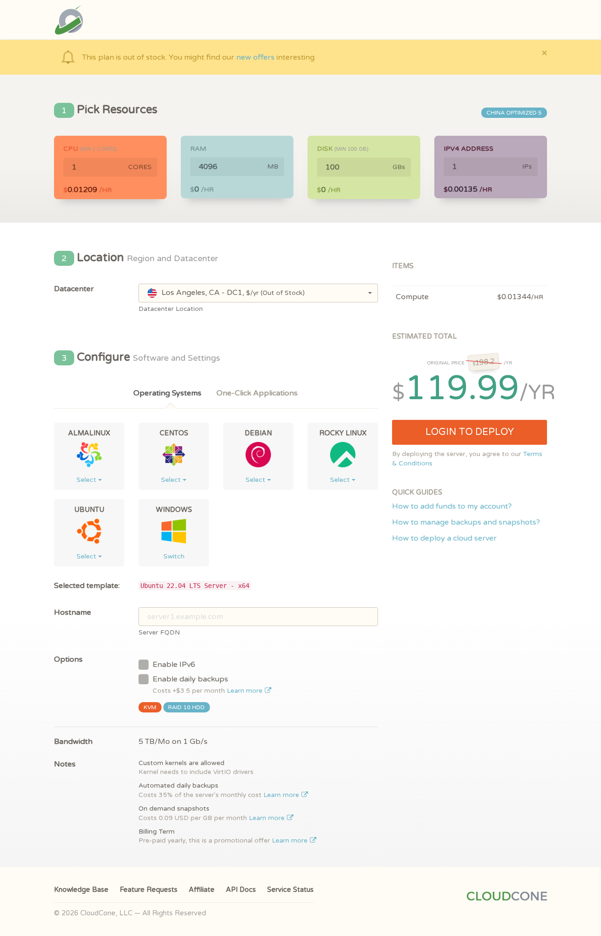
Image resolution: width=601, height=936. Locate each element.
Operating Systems (167, 393)
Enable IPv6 (174, 664)
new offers (255, 57)
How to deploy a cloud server (444, 538)
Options (68, 659)
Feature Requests (148, 890)
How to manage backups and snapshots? (466, 522)
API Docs (241, 890)
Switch (174, 556)
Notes (65, 764)
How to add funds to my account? (452, 506)
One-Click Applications (257, 393)
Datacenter (74, 289)
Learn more (245, 691)
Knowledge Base (81, 890)
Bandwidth (73, 741)
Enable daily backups (208, 684)
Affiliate (202, 890)
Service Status (290, 890)
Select (87, 480)
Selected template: (87, 585)
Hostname (72, 612)
